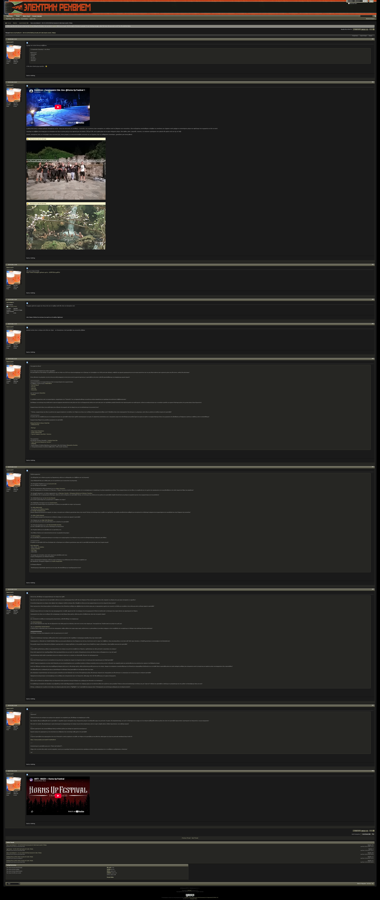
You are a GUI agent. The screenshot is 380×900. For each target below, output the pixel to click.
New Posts (10, 16)
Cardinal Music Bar (52, 440)
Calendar (17, 18)
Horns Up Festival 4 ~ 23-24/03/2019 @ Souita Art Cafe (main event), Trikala (27, 845)
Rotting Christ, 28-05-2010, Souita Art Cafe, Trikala (20, 856)
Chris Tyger (34, 550)
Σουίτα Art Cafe (52, 483)
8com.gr (33, 427)
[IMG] (108, 871)
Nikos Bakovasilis (37, 507)
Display (370, 35)
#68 (373, 589)
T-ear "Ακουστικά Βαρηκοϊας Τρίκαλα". (41, 442)
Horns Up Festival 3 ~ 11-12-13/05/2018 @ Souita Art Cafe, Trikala (24, 853)
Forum (18, 16)
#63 (373, 264)
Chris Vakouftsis (34, 545)
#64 (373, 299)
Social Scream (53, 502)
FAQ (13, 18)
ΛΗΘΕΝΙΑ (33, 443)
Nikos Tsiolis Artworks (38, 515)
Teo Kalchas (41, 547)
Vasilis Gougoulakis (57, 561)
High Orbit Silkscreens (47, 520)
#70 (373, 770)
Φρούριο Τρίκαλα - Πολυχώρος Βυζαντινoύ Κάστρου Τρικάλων (75, 493)
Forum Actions (24, 18)
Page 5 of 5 (357, 29)
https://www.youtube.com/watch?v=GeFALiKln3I (43, 739)
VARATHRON (48, 383)
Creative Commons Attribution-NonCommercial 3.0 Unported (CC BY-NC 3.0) (201, 897)
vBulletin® (189, 890)
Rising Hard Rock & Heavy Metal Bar (39, 423)
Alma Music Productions (37, 431)
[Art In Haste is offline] (12, 306)
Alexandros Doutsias (72, 445)
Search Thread (363, 35)
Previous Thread (186, 838)
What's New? (26, 16)
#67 (373, 466)
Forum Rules (110, 877)
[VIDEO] (109, 873)
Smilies (109, 869)
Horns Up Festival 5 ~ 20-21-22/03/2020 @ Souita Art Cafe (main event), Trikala (33, 33)
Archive (369, 883)
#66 (373, 358)
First (364, 29)
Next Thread (195, 838)
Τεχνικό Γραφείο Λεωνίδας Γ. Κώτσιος (41, 434)
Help (371, 1)
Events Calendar (37, 16)
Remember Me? (353, 3)
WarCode (33, 388)
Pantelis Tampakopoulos (38, 510)
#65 (373, 323)
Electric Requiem (361, 883)
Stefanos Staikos (44, 509)
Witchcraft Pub (35, 424)
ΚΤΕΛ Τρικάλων (36, 536)
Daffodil (33, 394)
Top (373, 834)
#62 (373, 82)
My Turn (33, 386)
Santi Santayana (37, 622)
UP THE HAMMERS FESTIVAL (54, 525)
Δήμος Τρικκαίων (60, 488)
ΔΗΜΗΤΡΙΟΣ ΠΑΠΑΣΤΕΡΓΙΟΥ (42, 626)
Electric (15, 23)
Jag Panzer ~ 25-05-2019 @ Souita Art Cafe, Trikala (20, 849)
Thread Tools (355, 35)
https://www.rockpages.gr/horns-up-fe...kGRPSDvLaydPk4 (43, 272)
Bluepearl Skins (193, 898)
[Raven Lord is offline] (14, 52)
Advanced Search (370, 18)
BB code (109, 867)
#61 (373, 39)
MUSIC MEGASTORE (36, 432)
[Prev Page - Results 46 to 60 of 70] (367, 29)
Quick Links (33, 18)
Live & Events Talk (23, 23)
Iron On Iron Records (50, 498)
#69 (373, 705)
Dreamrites (34, 390)
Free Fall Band (35, 385)
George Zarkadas (35, 548)
